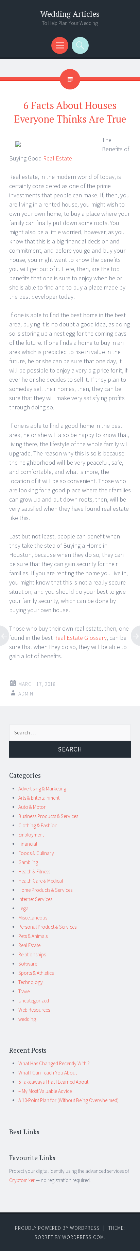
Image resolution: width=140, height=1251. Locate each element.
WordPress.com (83, 1237)
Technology (30, 982)
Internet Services (35, 899)
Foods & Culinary (36, 853)
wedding (27, 1019)
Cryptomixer (22, 1180)
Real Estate (57, 158)
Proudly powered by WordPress (57, 1228)
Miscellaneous (32, 917)
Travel (24, 991)
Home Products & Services (45, 890)
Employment (31, 834)
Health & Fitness (34, 871)
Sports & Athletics (36, 973)
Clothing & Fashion (37, 825)
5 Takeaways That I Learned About (53, 1082)
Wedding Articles (70, 14)
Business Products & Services (48, 816)
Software (27, 963)
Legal (24, 908)
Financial (27, 844)
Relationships (32, 954)
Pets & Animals (33, 936)
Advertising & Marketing (42, 788)
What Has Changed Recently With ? (54, 1063)
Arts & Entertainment (38, 798)
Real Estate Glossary (80, 638)
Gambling (28, 862)
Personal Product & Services (47, 927)
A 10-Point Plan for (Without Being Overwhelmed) (68, 1100)
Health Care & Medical (40, 880)
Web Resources (34, 1010)
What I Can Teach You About (47, 1072)
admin (25, 693)
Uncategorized (33, 1000)
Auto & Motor (32, 807)
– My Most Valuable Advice (45, 1091)
